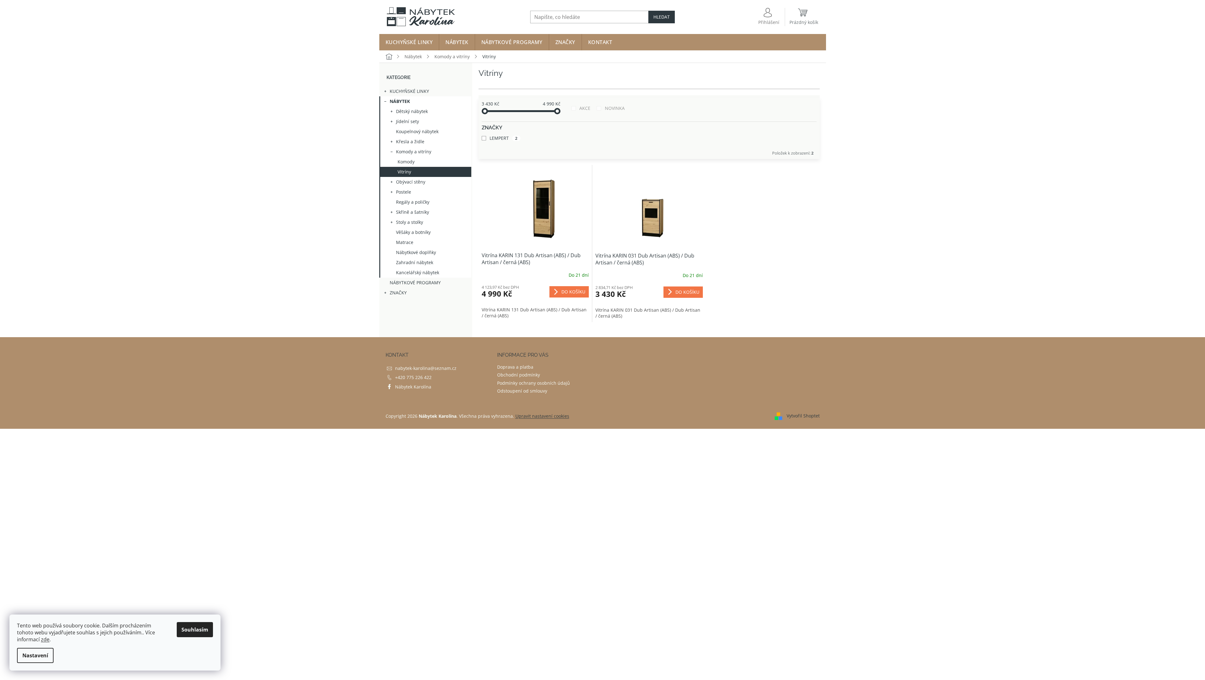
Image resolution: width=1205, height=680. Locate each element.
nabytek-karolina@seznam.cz (425, 368)
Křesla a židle (410, 141)
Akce (584, 108)
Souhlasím (194, 629)
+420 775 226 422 (413, 377)
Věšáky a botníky (413, 232)
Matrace (404, 242)
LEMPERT (504, 138)
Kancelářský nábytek (417, 272)
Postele (403, 192)
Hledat (661, 17)
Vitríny (404, 172)
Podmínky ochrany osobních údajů (533, 383)
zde (45, 639)
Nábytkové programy (415, 283)
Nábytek (400, 101)
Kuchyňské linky (409, 91)
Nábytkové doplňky (416, 252)
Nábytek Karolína (413, 387)
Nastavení (35, 655)
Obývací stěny (410, 182)
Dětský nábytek (412, 111)
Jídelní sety (407, 121)
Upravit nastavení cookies (542, 416)
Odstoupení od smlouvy (522, 391)
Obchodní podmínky (518, 375)
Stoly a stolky (409, 222)
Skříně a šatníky (412, 212)
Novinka (614, 108)
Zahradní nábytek (414, 262)
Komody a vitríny (413, 152)
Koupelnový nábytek (417, 131)
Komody (406, 162)
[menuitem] (409, 42)
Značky (398, 293)
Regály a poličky (412, 202)
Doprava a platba (515, 367)
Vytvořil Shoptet (803, 416)
